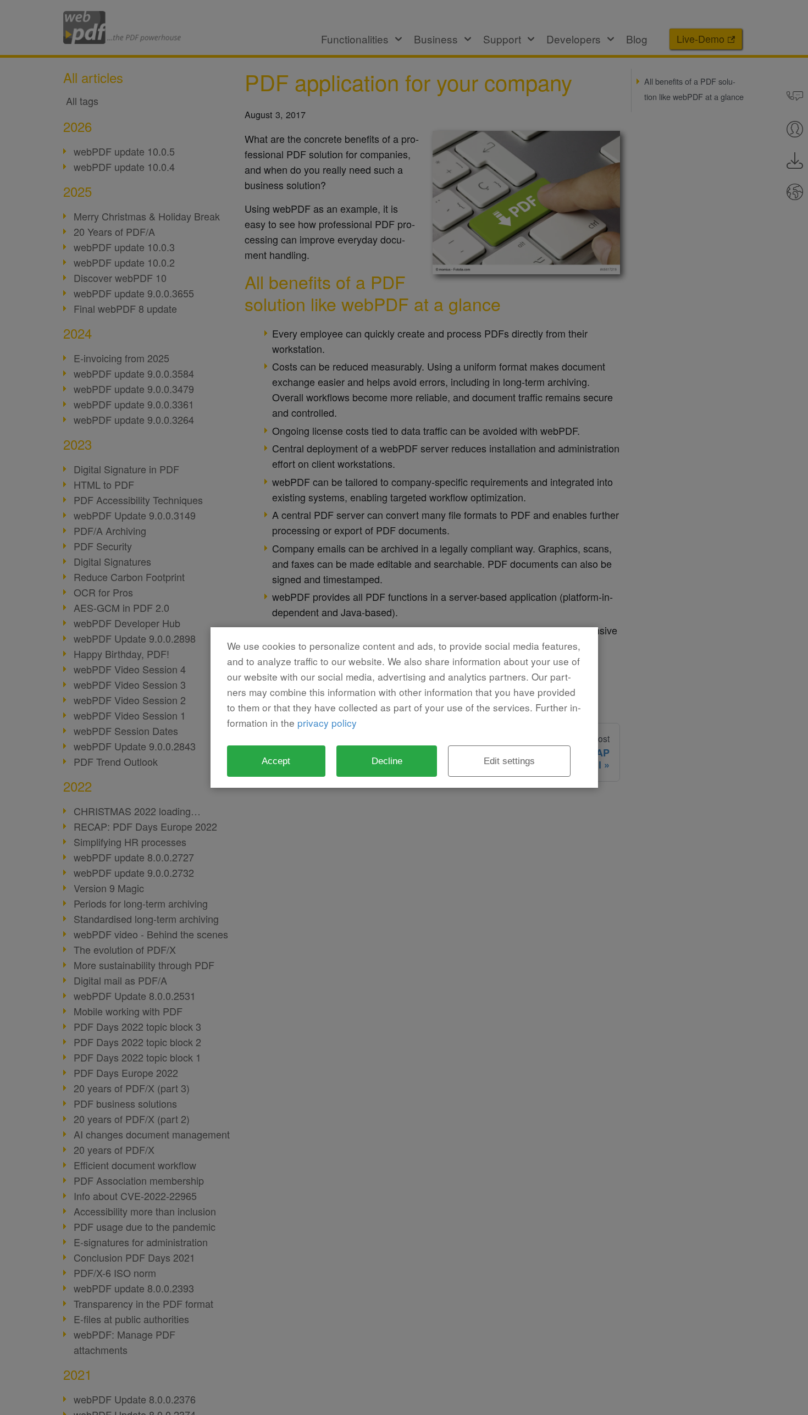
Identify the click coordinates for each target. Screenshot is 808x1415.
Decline (387, 760)
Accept (276, 760)
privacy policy (327, 722)
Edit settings (509, 760)
